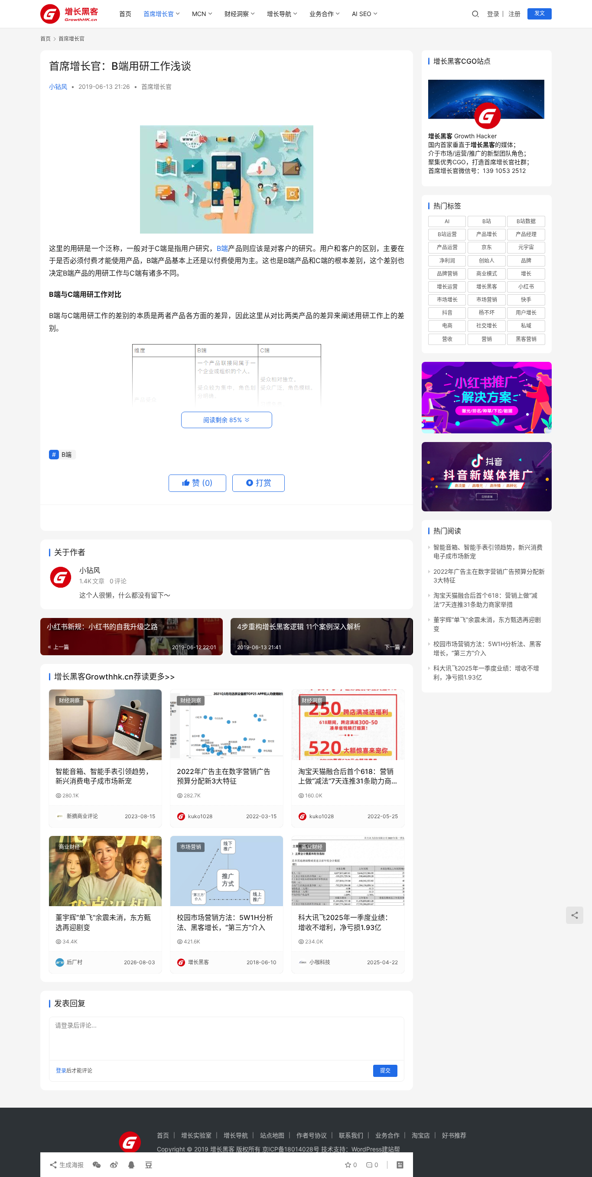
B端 (222, 248)
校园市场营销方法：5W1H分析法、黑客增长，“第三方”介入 (225, 922)
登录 (493, 13)
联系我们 (351, 1135)
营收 (447, 339)
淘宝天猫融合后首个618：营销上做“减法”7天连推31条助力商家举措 (346, 776)
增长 (526, 273)
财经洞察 (236, 13)
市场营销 (190, 847)
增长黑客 (486, 286)
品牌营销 (447, 273)
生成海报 (71, 1164)
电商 (447, 326)
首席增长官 (158, 13)
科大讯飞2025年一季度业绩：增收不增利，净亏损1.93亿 (345, 922)
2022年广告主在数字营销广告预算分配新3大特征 (223, 776)
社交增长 (486, 326)
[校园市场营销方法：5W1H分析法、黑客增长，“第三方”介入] (226, 871)
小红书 (526, 286)
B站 (486, 221)
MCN (199, 13)
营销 (486, 339)
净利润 (447, 260)
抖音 (447, 312)
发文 (539, 13)
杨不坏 (486, 312)
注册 (514, 13)
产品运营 (447, 247)
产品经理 (526, 234)
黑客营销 (526, 339)
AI (447, 221)
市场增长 (447, 299)
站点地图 (272, 1135)
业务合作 (321, 13)
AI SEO (361, 13)
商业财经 (69, 847)
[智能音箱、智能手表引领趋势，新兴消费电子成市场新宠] (105, 724)
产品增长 (486, 234)
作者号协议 (311, 1135)
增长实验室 (196, 1135)
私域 (526, 326)
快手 (526, 299)
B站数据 (526, 221)
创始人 (486, 260)
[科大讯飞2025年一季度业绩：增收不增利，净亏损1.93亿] (348, 871)
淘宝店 (421, 1135)
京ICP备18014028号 (290, 1149)
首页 (125, 13)
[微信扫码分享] (96, 1165)
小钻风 (58, 86)
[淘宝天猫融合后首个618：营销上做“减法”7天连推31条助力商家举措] (348, 724)
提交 (385, 1070)
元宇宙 (526, 247)
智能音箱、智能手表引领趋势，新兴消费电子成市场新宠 (104, 776)
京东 (486, 247)
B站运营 (447, 234)
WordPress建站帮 (375, 1149)
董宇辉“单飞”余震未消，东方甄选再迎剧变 (103, 922)
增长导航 (279, 13)
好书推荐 (454, 1135)
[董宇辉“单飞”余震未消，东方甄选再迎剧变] (105, 871)
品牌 (526, 260)
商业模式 (486, 273)
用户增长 (526, 312)
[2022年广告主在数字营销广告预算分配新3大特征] (226, 724)
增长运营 (447, 286)
